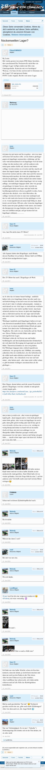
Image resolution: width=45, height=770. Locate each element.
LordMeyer (14, 588)
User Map (23, 12)
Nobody (12, 451)
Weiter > (10, 45)
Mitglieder (32, 12)
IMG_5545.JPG (16, 84)
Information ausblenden (39, 761)
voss (11, 146)
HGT (11, 720)
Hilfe (42, 763)
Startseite (6, 12)
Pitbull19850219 (15, 50)
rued (11, 245)
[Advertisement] (22, 124)
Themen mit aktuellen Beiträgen (25, 15)
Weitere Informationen (21, 34)
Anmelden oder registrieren (33, 2)
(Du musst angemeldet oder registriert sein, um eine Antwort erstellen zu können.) (22, 748)
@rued (5, 596)
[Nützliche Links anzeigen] (42, 21)
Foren (14, 12)
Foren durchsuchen (8, 15)
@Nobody (6, 598)
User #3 (12, 224)
